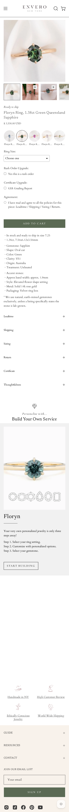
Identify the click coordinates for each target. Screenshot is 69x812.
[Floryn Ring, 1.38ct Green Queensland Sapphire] (12, 92)
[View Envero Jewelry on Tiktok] (15, 807)
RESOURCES (12, 745)
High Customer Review (51, 697)
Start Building (21, 565)
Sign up (34, 792)
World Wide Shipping (51, 716)
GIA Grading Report (20, 188)
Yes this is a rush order (21, 174)
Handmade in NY (18, 697)
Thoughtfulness (12, 384)
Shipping (8, 330)
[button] (55, 8)
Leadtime (8, 316)
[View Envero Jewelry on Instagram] (6, 807)
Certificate (9, 371)
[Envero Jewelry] (34, 8)
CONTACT (10, 758)
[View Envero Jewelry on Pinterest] (32, 807)
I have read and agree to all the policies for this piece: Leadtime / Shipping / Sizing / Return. (34, 205)
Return (7, 357)
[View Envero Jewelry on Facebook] (23, 807)
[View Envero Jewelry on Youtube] (40, 807)
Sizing (7, 343)
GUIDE (8, 733)
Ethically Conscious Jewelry (18, 717)
